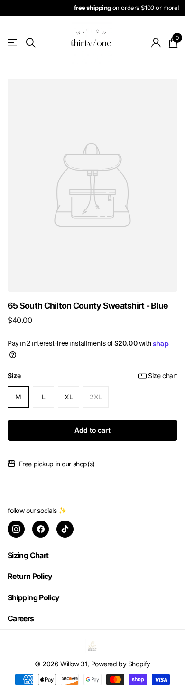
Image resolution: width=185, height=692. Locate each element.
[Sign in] (156, 42)
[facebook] (40, 529)
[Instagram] (16, 529)
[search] (31, 43)
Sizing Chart (28, 555)
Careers (21, 618)
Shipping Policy (33, 597)
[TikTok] (65, 529)
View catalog (13, 43)
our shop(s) (78, 464)
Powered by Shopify (120, 664)
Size (92, 375)
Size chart (162, 375)
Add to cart (92, 430)
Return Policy (30, 576)
